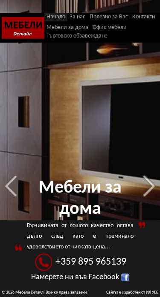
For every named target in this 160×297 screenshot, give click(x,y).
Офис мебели (110, 27)
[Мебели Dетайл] (23, 29)
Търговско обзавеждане (77, 36)
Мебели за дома (67, 27)
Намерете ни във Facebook (76, 277)
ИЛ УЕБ (152, 292)
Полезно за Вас (109, 17)
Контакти (143, 17)
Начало (56, 17)
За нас (77, 17)
